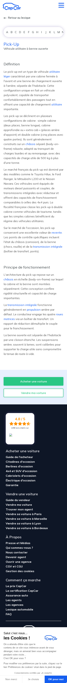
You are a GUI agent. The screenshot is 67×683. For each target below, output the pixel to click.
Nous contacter (17, 552)
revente (57, 232)
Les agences (14, 605)
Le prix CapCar (16, 586)
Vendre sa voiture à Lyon (23, 523)
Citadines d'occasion (20, 461)
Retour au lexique (19, 17)
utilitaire (56, 104)
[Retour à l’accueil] (12, 6)
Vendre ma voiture (33, 393)
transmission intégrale (47, 246)
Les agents (14, 600)
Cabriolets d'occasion (21, 475)
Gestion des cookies (20, 571)
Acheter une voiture (33, 381)
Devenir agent (16, 557)
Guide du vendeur (18, 500)
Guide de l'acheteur (19, 457)
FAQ (9, 614)
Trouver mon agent (19, 509)
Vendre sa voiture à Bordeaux (27, 528)
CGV (9, 566)
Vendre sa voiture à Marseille (26, 518)
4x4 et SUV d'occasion (21, 471)
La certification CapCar (22, 590)
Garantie (12, 485)
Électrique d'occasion (20, 480)
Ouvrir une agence (18, 561)
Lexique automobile (19, 609)
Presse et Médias (18, 543)
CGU (20, 566)
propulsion (34, 309)
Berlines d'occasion (19, 466)
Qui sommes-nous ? (19, 547)
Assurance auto (17, 595)
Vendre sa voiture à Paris (24, 514)
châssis (30, 144)
